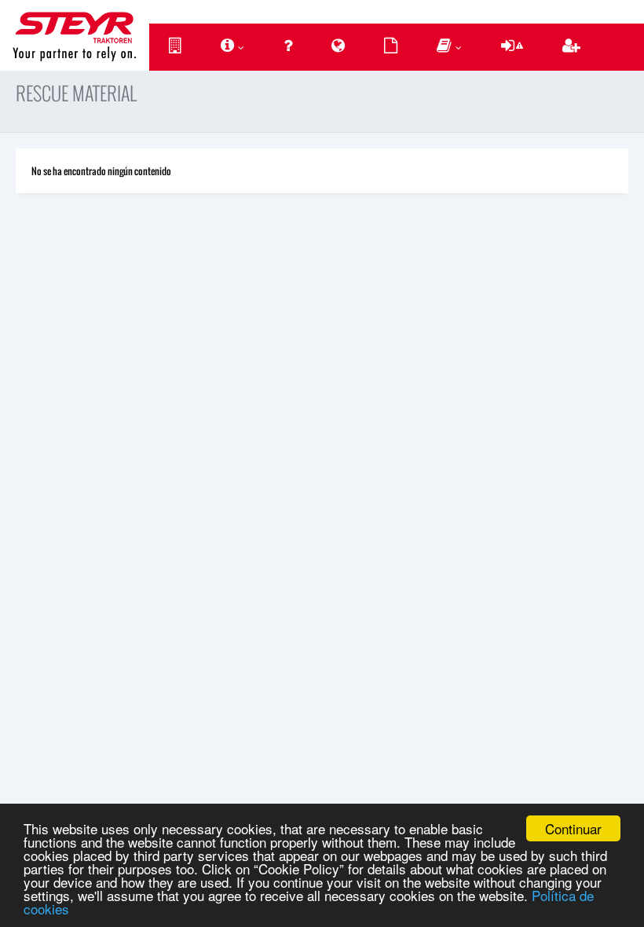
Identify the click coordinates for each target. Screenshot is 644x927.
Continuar (573, 828)
